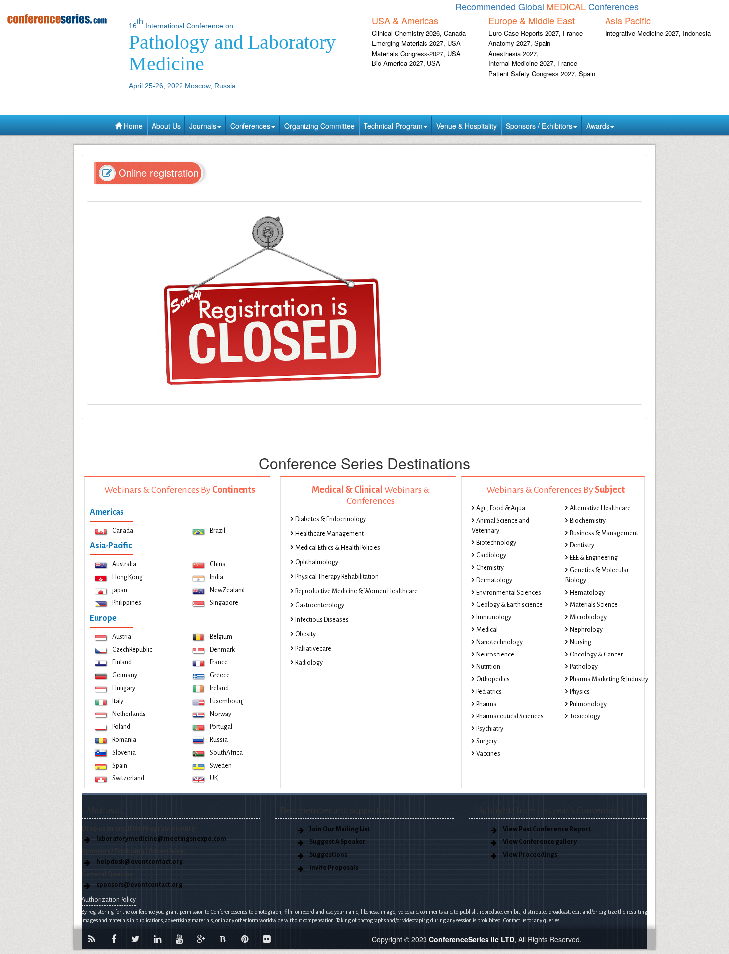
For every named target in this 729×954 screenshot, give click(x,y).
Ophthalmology (316, 562)
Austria (121, 636)
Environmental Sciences (508, 592)
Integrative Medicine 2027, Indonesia (658, 33)
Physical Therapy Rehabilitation (337, 576)
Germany (124, 675)
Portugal (221, 726)
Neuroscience (495, 654)
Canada (122, 530)
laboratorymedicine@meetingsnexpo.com (161, 838)
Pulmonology (588, 704)
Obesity (305, 634)
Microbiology (588, 617)
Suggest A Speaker (337, 841)
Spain (119, 765)
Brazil (217, 530)
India (216, 577)
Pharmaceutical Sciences (510, 716)
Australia (124, 564)
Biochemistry (588, 520)
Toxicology (585, 716)
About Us (166, 126)
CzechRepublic (132, 649)
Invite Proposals (333, 867)
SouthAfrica (226, 752)
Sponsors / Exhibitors (539, 126)
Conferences (250, 126)
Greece (220, 675)
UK (214, 778)
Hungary (123, 688)
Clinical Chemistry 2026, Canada (419, 33)
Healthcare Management (329, 533)
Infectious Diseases (322, 619)
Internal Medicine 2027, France (532, 63)
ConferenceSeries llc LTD (471, 939)
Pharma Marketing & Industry (609, 679)
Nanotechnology (499, 642)
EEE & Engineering (594, 557)
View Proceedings (530, 854)
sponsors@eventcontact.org (139, 884)
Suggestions (328, 854)
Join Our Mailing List (339, 829)
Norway (220, 714)
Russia (219, 739)
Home (132, 126)
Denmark (222, 649)
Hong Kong (127, 577)
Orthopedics (493, 679)
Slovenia (124, 752)
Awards (597, 126)
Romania (124, 739)
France (219, 662)
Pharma (486, 704)
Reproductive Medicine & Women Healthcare (356, 591)
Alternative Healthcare (600, 508)
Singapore (224, 602)
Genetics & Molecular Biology (597, 575)
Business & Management (604, 533)
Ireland (219, 688)
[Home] (60, 18)
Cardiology (491, 555)
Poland (121, 726)
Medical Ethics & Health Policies (337, 547)
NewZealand (227, 590)
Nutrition (488, 666)
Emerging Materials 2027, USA (416, 43)
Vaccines (488, 753)
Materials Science (594, 604)
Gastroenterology (319, 605)
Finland (122, 662)
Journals (202, 126)
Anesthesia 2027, (513, 53)
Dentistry (582, 545)
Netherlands (129, 714)
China (218, 564)
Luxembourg (227, 701)
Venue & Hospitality (466, 126)
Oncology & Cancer (596, 654)
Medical (487, 629)
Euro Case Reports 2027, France (535, 33)
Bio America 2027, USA (406, 63)
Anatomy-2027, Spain (519, 43)
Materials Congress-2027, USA (416, 53)
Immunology (493, 617)
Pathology (584, 666)
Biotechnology (496, 542)
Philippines (126, 602)
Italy (117, 701)
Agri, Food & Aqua (500, 508)
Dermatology (494, 580)
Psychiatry (489, 728)
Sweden (221, 765)
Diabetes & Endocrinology (330, 519)
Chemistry (490, 567)
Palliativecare (313, 648)
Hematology (587, 592)
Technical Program (393, 126)
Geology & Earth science (509, 604)
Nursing (580, 642)
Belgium (221, 636)
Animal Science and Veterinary (500, 525)
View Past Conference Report (547, 829)
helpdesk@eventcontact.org (139, 861)
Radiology (309, 662)
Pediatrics (489, 691)
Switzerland (128, 778)
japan (119, 590)
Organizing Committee (319, 126)
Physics (580, 691)
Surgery (486, 741)
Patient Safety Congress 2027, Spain (541, 73)
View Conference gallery (540, 841)
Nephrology (586, 629)
